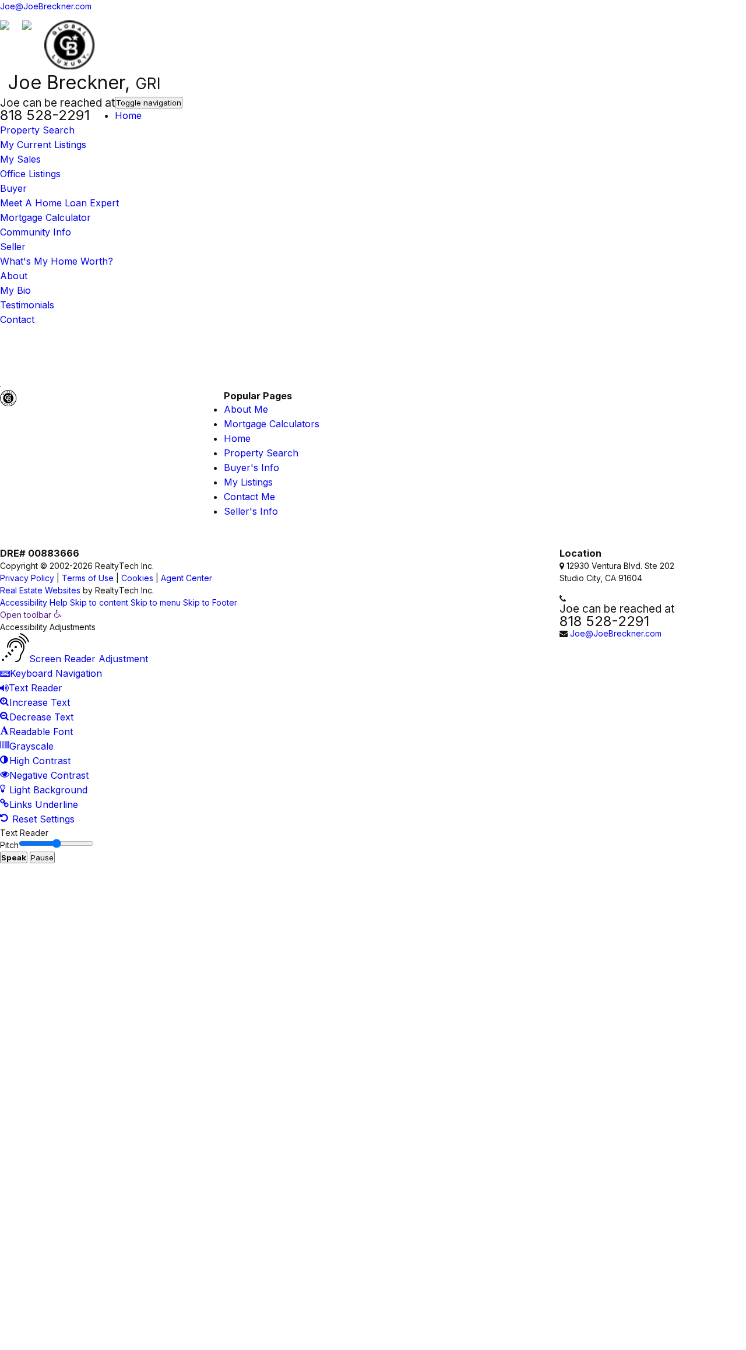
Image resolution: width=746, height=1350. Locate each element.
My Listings (248, 482)
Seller (13, 246)
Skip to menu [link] (156, 602)
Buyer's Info (251, 467)
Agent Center (186, 578)
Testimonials (27, 305)
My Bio (15, 290)
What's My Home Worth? (56, 261)
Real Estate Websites (40, 590)
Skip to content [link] (99, 602)
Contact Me (249, 496)
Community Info (35, 232)
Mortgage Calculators (271, 424)
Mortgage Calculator (45, 217)
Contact (17, 319)
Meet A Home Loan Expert (59, 203)
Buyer (13, 188)
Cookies (137, 578)
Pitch (9, 845)
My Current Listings (43, 144)
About (13, 276)
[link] (31, 615)
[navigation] (373, 718)
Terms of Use (88, 578)
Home (128, 115)
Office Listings (30, 174)
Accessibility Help (34, 602)
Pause (42, 857)
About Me (246, 409)
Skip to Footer (210, 602)
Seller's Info (251, 511)
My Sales (20, 159)
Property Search (37, 130)
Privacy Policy (27, 578)
